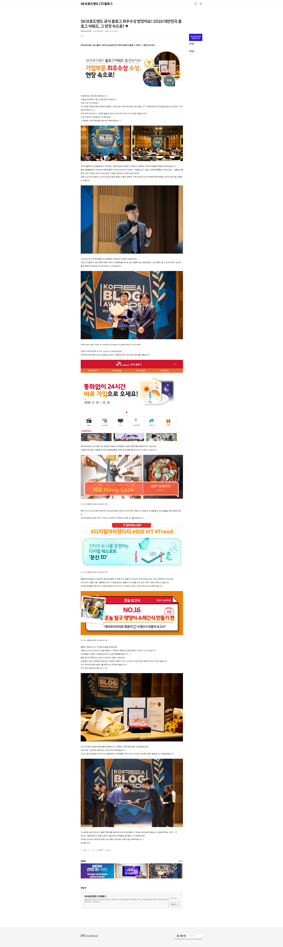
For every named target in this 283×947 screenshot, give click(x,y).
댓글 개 (83, 888)
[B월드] (178, 935)
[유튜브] (181, 935)
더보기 (180, 861)
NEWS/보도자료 (86, 31)
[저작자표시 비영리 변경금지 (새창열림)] (108, 850)
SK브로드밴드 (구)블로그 (97, 3)
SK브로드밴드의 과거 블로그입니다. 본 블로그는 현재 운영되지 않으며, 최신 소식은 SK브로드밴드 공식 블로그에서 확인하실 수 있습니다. (126, 900)
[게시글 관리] (93, 850)
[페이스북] (184, 935)
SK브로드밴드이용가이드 (195, 37)
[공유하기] (89, 850)
